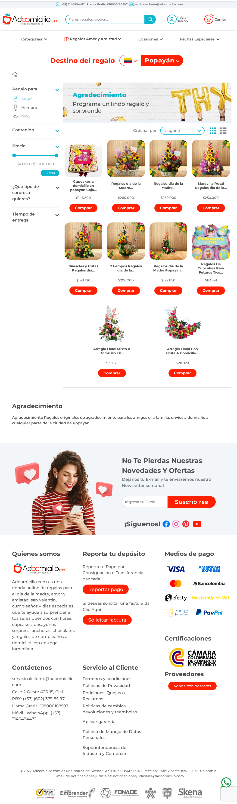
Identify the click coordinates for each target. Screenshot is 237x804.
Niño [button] (25, 116)
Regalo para (24, 88)
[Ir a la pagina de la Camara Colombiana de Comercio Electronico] (192, 657)
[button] (211, 130)
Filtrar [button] (50, 173)
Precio (18, 145)
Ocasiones (148, 39)
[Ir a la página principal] (15, 74)
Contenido (23, 129)
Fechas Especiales (197, 39)
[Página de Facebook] (166, 524)
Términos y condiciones (107, 678)
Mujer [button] (26, 99)
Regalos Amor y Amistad (93, 39)
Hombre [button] (29, 107)
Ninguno (171, 130)
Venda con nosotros (192, 686)
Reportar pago (105, 589)
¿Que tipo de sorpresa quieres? (25, 192)
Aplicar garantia (99, 721)
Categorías (32, 39)
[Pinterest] (186, 524)
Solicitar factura (107, 620)
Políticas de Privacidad (106, 685)
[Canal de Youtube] (197, 524)
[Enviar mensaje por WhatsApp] (226, 782)
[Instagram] (176, 524)
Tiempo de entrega (23, 217)
